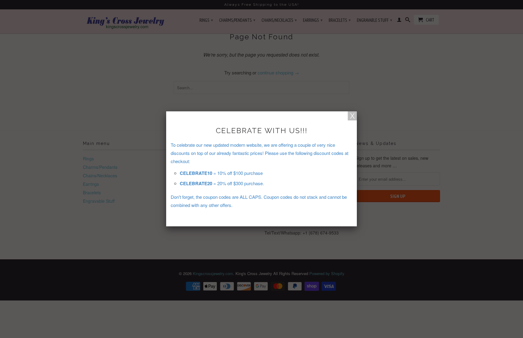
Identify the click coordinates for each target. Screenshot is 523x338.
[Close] (352, 115)
